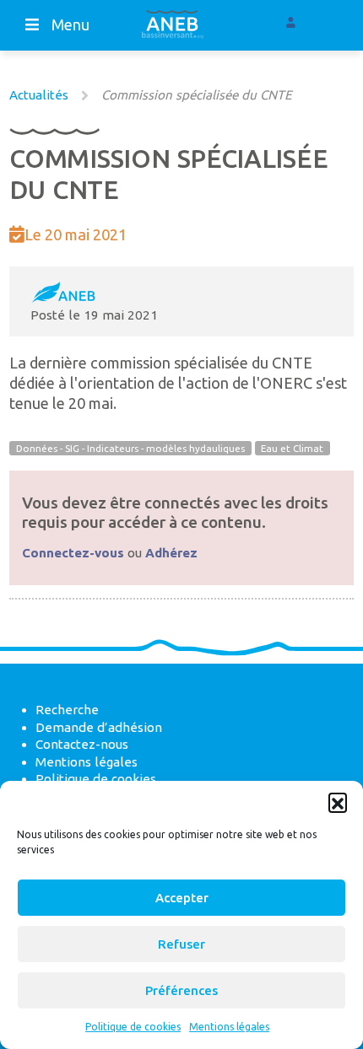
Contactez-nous (81, 744)
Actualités (38, 95)
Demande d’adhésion (98, 727)
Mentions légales (229, 1026)
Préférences (181, 990)
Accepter (182, 897)
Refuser (181, 944)
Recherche (67, 709)
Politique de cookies (133, 1026)
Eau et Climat (292, 448)
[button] (337, 801)
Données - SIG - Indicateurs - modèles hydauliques (130, 448)
